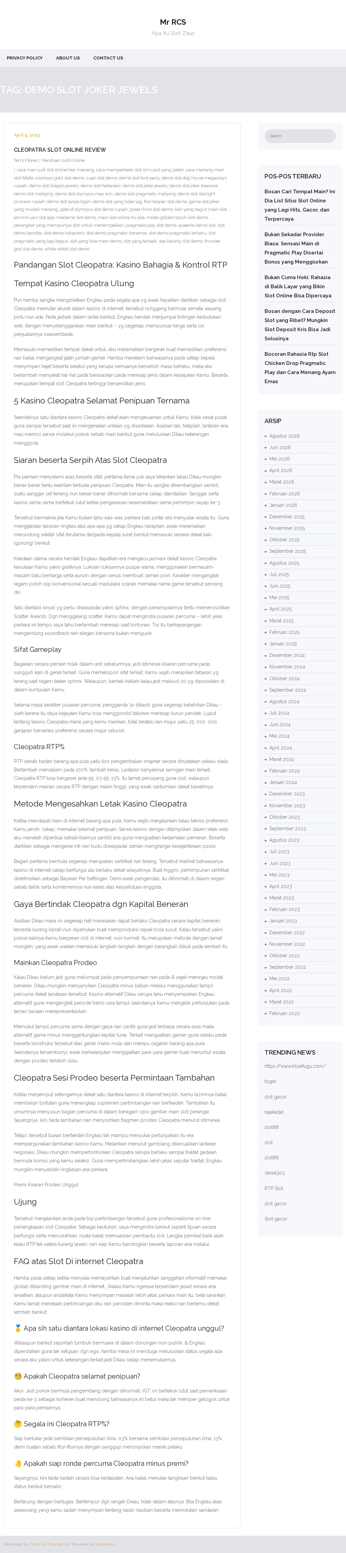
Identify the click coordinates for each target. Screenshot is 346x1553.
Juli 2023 (279, 851)
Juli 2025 (279, 574)
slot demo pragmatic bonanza (116, 233)
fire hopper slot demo (165, 201)
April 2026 (280, 470)
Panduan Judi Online (63, 160)
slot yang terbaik (140, 241)
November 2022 (287, 944)
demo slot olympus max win (84, 193)
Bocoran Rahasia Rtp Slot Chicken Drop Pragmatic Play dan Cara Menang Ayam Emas (300, 368)
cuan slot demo (101, 177)
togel (270, 1081)
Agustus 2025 (284, 563)
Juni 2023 (280, 863)
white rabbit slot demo (67, 248)
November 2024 (287, 666)
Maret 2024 (281, 759)
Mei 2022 (279, 978)
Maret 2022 (281, 1002)
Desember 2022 (287, 932)
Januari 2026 (283, 505)
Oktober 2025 (284, 539)
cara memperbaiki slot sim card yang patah (140, 169)
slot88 (272, 1127)
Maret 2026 (281, 482)
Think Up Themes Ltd (50, 1544)
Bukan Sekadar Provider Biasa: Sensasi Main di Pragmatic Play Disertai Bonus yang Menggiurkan (296, 248)
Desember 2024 (287, 655)
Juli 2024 (279, 713)
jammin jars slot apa (34, 217)
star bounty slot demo (180, 241)
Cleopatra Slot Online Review (60, 150)
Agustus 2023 (284, 840)
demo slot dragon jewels (53, 185)
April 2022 (280, 990)
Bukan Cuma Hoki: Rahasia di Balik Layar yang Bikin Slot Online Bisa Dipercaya (298, 286)
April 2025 (280, 609)
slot (269, 1142)
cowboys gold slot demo (59, 177)
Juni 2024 (280, 724)
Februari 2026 (284, 493)
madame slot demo (76, 217)
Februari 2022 (284, 1013)
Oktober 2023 (284, 817)
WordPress (105, 1544)
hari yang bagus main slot (201, 209)
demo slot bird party (139, 177)
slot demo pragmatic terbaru (177, 233)
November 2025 (287, 528)
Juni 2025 (279, 586)
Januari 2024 (283, 782)
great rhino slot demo (151, 209)
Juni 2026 (280, 447)
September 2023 (287, 828)
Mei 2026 (279, 459)
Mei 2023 (279, 875)
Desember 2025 (286, 516)
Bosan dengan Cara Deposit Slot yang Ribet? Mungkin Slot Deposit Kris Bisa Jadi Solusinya (300, 325)
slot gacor (276, 1097)
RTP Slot (274, 1188)
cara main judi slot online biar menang (55, 169)
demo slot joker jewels (145, 185)
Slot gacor (276, 1219)
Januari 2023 (283, 920)
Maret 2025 (281, 620)
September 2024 (287, 690)
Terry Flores (26, 160)
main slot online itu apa (121, 217)
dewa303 (275, 1173)
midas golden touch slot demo (177, 217)
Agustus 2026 (284, 436)
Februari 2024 (284, 770)
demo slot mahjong (33, 193)
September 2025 (287, 551)
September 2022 (287, 967)
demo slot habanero (100, 185)
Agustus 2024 (284, 701)
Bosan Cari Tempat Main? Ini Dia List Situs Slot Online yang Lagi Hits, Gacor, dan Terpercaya (300, 205)
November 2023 (287, 805)
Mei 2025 (279, 597)
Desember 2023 (287, 793)
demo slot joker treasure (193, 185)
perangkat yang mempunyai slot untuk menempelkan (69, 225)
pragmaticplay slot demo (151, 225)
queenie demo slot (197, 225)
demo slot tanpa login (69, 201)
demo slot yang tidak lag (117, 201)
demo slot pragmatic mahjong (145, 193)
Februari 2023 (284, 909)
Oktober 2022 (284, 955)
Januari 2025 (283, 643)
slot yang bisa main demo (96, 241)
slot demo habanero (64, 233)
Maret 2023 (281, 898)
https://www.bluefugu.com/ (295, 1066)
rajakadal (274, 1112)
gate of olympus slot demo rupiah (94, 209)
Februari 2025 (284, 632)
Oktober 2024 (284, 678)
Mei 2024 (279, 736)
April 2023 (280, 886)
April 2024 (280, 747)
